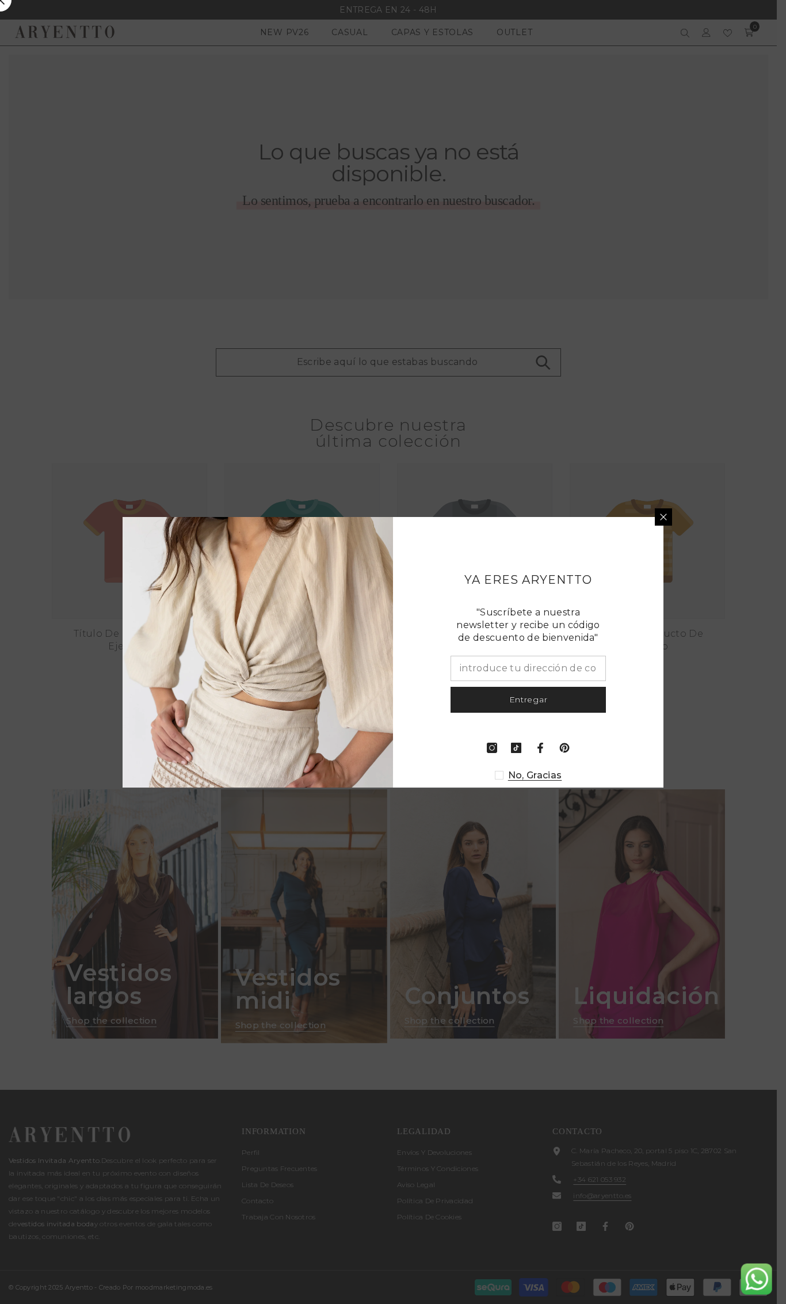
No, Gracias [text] (535, 775)
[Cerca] (663, 517)
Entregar (528, 699)
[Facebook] (540, 748)
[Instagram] (492, 748)
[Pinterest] (564, 748)
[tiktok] (516, 748)
